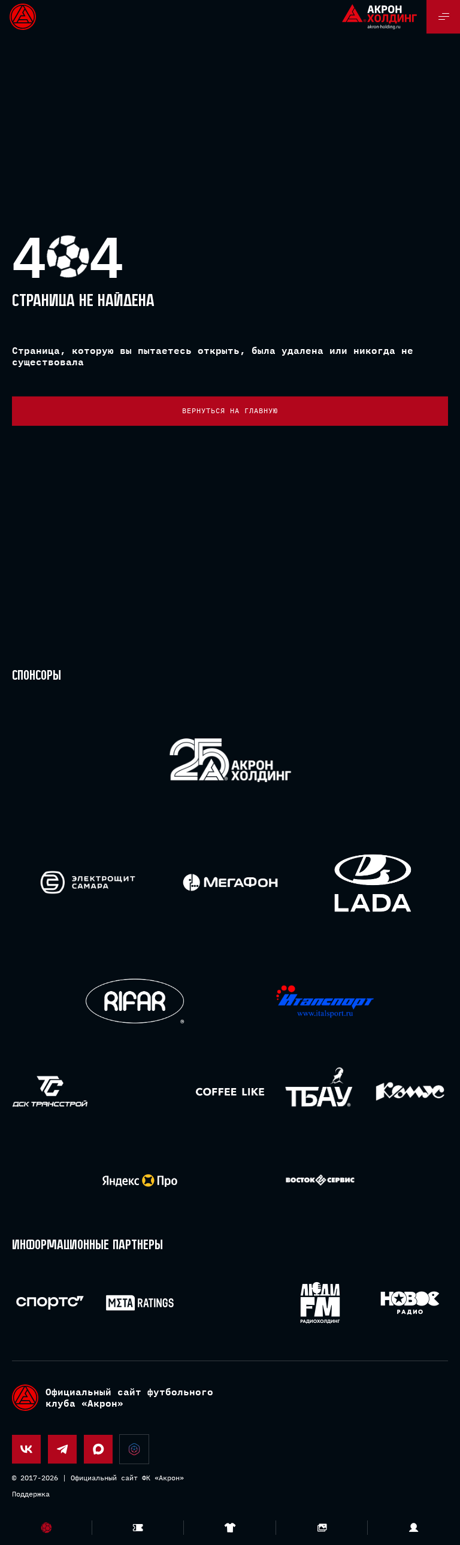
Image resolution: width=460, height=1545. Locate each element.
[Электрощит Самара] (87, 882)
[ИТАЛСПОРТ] (325, 1002)
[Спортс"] (50, 1302)
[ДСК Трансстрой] (50, 1091)
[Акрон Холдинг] (230, 762)
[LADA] (372, 882)
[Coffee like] (229, 1091)
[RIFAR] (135, 1001)
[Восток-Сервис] (320, 1180)
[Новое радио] (410, 1302)
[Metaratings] (139, 1302)
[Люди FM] (320, 1302)
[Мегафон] (230, 882)
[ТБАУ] (320, 1091)
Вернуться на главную (229, 410)
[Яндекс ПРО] (139, 1180)
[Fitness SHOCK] (139, 1091)
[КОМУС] (410, 1091)
